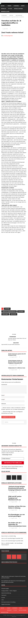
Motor (2, 5)
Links (2, 599)
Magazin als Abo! (5, 11)
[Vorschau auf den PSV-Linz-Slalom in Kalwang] (4, 508)
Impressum (3, 595)
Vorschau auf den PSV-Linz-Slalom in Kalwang (17, 507)
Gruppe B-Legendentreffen (9, 311)
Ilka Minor (20, 311)
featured (7, 308)
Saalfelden (13, 314)
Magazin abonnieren (5, 604)
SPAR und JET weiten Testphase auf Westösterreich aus (14, 498)
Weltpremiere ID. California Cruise (16, 368)
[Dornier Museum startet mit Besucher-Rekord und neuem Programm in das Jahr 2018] (4, 362)
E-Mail (2, 399)
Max (2, 543)
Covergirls (16, 5)
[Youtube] (19, 477)
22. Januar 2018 (13, 365)
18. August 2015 (13, 357)
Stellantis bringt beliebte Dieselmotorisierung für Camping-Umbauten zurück (17, 488)
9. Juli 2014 (5, 28)
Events (22, 5)
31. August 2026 (13, 369)
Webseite (3, 403)
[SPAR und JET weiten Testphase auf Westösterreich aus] (4, 498)
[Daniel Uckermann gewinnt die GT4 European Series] (4, 355)
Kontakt (3, 597)
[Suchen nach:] (14, 422)
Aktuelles (3, 8)
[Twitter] (14, 477)
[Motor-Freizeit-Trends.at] (6, 3)
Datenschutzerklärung (11, 468)
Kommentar (4, 384)
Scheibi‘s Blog (12, 536)
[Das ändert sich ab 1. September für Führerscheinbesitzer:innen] (4, 524)
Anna (2, 540)
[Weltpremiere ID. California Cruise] (4, 369)
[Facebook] (9, 477)
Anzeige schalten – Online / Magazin (9, 590)
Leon (2, 538)
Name (2, 395)
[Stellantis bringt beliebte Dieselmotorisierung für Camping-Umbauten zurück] (4, 488)
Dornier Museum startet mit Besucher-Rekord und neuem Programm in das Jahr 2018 (15, 362)
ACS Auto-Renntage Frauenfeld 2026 (14, 538)
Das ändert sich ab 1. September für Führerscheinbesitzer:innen (17, 524)
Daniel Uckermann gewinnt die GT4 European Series (17, 354)
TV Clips (10, 8)
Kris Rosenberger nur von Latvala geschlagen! (16, 515)
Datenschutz (16, 292)
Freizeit (9, 5)
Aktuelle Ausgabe (18, 8)
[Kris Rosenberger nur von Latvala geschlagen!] (4, 516)
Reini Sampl (5, 314)
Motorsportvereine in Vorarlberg (8, 602)
